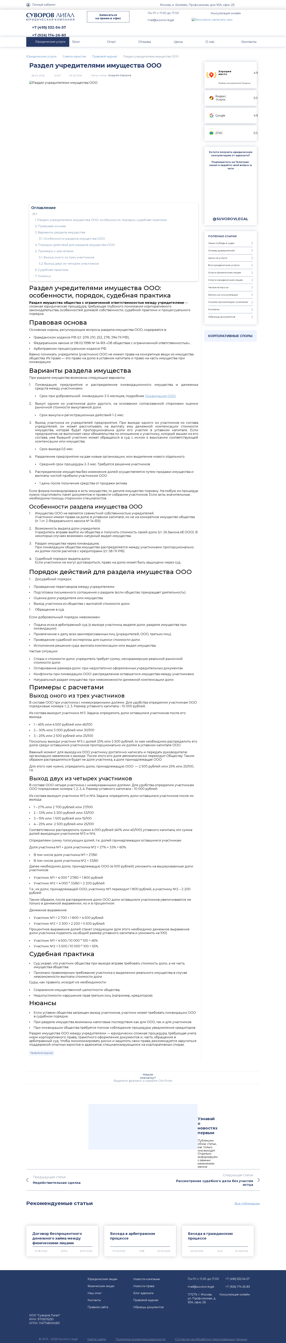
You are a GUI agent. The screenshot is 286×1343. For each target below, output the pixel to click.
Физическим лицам (101, 1286)
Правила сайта (98, 1307)
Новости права (143, 1286)
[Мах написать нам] (238, 19)
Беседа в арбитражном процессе (132, 1236)
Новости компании (146, 1279)
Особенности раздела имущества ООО (74, 238)
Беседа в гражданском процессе (210, 1236)
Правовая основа (52, 226)
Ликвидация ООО (160, 396)
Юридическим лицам (102, 1279)
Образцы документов (148, 1307)
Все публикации (247, 1203)
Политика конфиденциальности (140, 1339)
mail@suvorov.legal (161, 20)
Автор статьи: (111, 75)
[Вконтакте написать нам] (212, 19)
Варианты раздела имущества (61, 232)
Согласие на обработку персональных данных (211, 1339)
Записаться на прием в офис (108, 16)
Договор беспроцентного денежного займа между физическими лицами (57, 1238)
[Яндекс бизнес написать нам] (257, 19)
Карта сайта (96, 1339)
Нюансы (44, 276)
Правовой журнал (41, 1052)
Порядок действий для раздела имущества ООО (76, 245)
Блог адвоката (143, 1293)
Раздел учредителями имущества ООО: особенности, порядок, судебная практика (102, 220)
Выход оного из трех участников (69, 257)
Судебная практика (53, 270)
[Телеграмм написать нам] (248, 19)
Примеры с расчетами (55, 251)
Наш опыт (95, 1293)
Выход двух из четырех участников (71, 263)
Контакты (94, 1300)
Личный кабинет (44, 4)
